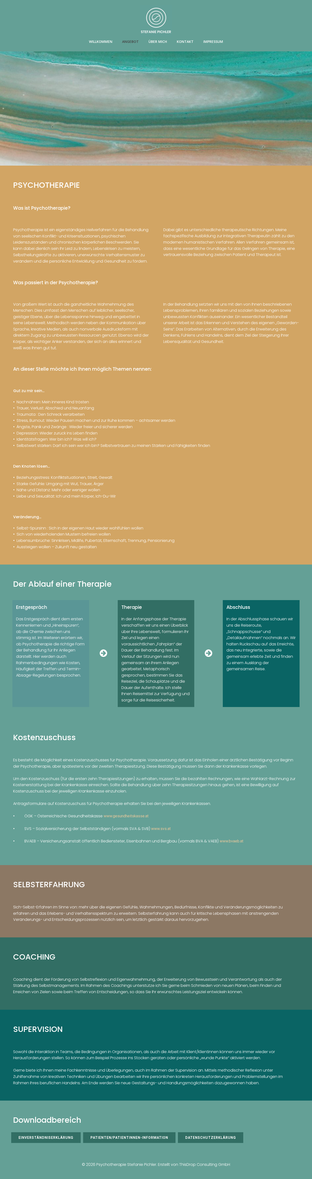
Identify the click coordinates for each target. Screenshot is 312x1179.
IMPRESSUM (213, 41)
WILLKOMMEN (100, 41)
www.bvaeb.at (231, 841)
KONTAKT (185, 41)
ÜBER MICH (157, 41)
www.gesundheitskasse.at (126, 816)
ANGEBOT (130, 41)
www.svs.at (161, 828)
